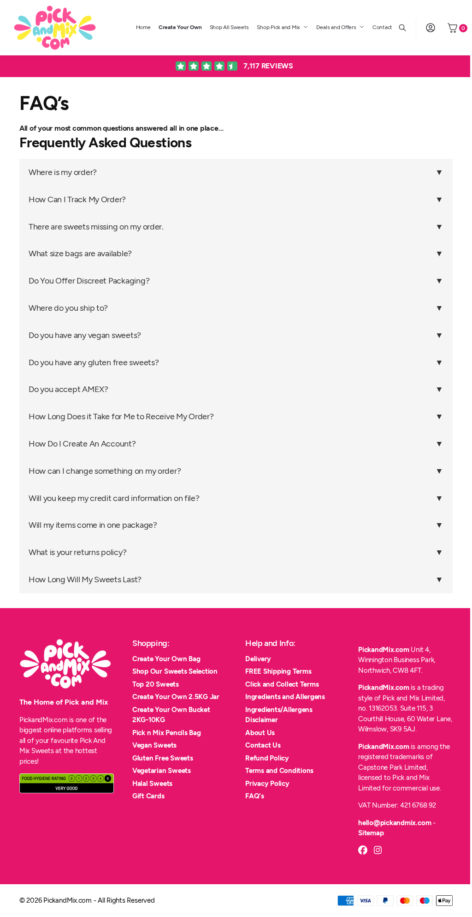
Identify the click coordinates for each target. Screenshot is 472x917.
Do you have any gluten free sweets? (94, 362)
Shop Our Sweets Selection (175, 671)
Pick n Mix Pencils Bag (166, 733)
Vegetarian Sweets (161, 770)
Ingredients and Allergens (285, 697)
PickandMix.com (383, 650)
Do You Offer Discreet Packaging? (89, 281)
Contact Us (263, 745)
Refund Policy (267, 758)
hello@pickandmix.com (394, 823)
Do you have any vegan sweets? (85, 335)
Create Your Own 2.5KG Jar (175, 697)
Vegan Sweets (154, 745)
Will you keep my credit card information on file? (114, 498)
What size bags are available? (80, 253)
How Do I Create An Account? (82, 444)
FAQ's (254, 796)
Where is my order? (63, 172)
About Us (260, 733)
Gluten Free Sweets (162, 758)
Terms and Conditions (279, 770)
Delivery (258, 659)
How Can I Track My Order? (77, 199)
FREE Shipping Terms (278, 671)
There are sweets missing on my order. (96, 227)
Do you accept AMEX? (68, 389)
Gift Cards (148, 796)
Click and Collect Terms (282, 684)
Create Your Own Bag (166, 659)
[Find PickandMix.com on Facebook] (362, 850)
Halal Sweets (152, 783)
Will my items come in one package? (93, 525)
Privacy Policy (267, 783)
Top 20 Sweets (155, 684)
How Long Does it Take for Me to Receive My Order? (121, 416)
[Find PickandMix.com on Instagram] (378, 850)
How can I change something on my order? (105, 471)
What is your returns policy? (77, 552)
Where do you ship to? (68, 308)
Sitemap (371, 833)
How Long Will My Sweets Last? (85, 579)
